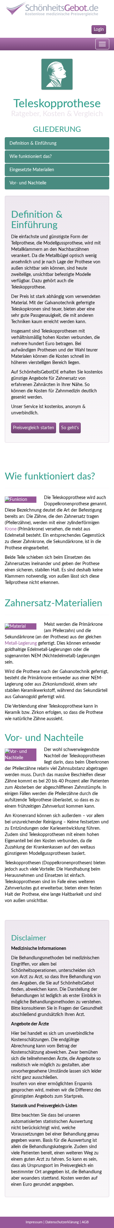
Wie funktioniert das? (31, 156)
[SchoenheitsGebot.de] (57, 8)
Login (99, 29)
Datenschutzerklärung (62, 1222)
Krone (10, 529)
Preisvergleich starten (33, 428)
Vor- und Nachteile (28, 183)
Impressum (34, 1222)
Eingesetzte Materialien (32, 170)
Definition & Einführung (33, 143)
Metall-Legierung (21, 643)
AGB (85, 1222)
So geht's (70, 428)
